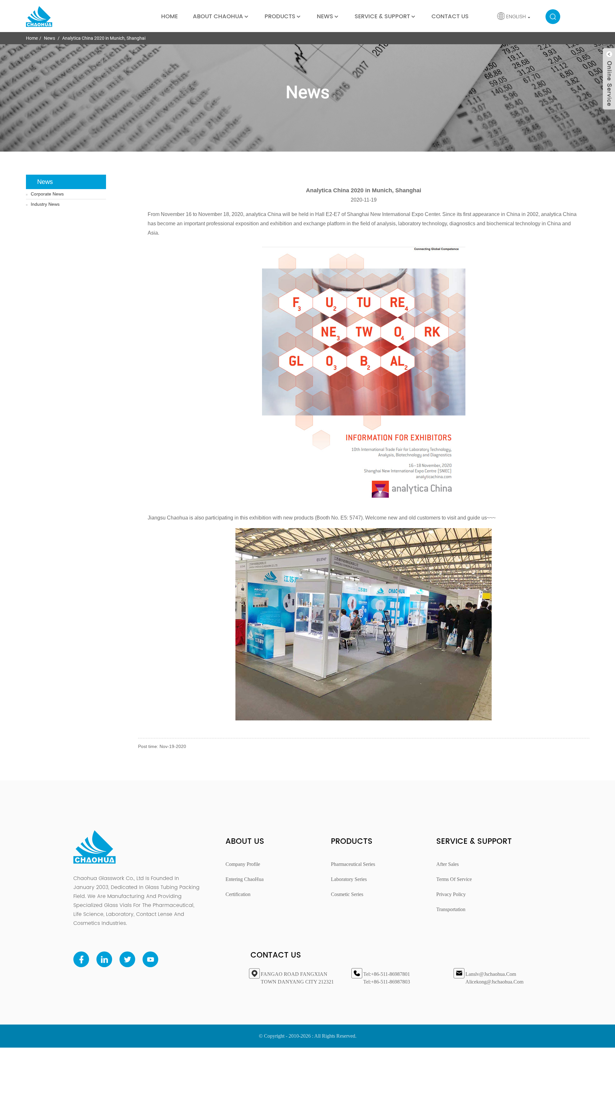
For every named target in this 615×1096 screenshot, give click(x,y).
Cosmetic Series (347, 894)
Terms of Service (454, 879)
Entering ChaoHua (245, 879)
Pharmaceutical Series (353, 864)
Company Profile (243, 864)
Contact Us (450, 16)
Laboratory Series (349, 879)
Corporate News (47, 193)
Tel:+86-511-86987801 (386, 974)
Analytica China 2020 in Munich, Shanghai (103, 38)
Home (169, 16)
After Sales (447, 864)
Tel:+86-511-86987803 (386, 981)
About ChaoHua (218, 16)
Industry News (45, 204)
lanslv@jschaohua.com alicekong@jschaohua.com (494, 977)
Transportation (450, 909)
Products (280, 16)
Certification (238, 894)
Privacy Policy (451, 894)
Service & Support (382, 16)
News (325, 16)
